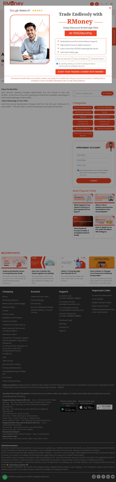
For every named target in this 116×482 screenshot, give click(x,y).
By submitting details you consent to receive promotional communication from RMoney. (77, 65)
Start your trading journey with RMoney (81, 71)
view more (81, 66)
